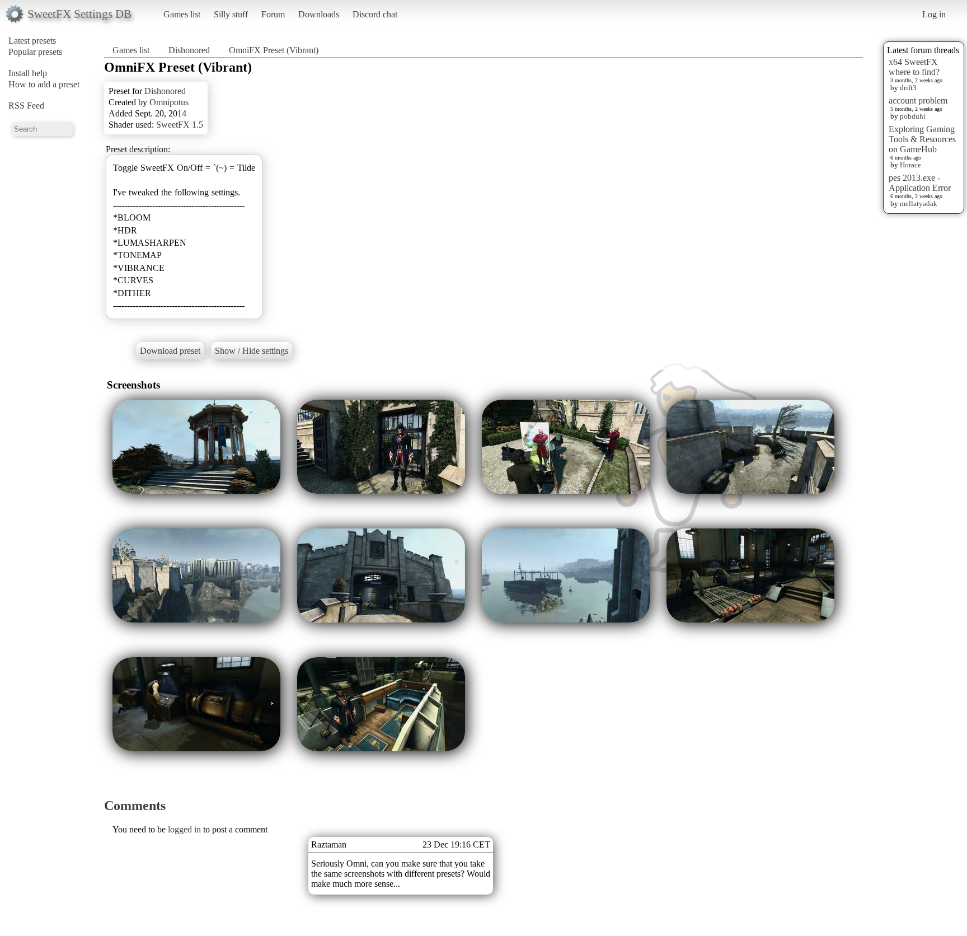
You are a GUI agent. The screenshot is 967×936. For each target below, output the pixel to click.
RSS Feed (26, 105)
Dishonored (189, 50)
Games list (181, 14)
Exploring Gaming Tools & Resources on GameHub (922, 139)
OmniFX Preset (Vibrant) (273, 50)
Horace (910, 165)
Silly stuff (231, 14)
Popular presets (35, 52)
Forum (273, 14)
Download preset (170, 350)
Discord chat (375, 14)
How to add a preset (43, 84)
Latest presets (32, 40)
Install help (27, 73)
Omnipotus (169, 102)
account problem (918, 100)
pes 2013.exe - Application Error (920, 183)
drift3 (908, 87)
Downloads (318, 14)
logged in (184, 829)
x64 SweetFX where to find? (914, 67)
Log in (934, 14)
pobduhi (913, 116)
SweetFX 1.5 (179, 124)
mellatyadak (918, 203)
